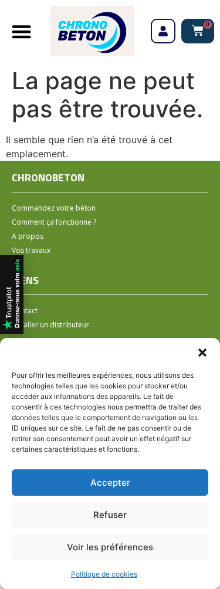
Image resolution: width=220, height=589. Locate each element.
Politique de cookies (104, 574)
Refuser (110, 514)
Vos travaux (31, 250)
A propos (27, 236)
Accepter (110, 482)
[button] (202, 352)
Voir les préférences (110, 547)
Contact (25, 311)
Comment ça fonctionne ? (54, 222)
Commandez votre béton (54, 208)
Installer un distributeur (50, 325)
